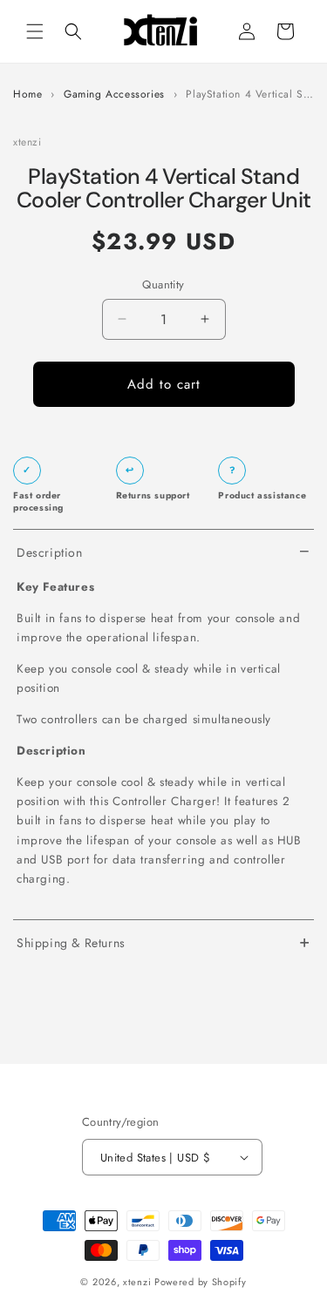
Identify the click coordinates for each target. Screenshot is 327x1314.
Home (27, 94)
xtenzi (137, 1282)
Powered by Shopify (200, 1282)
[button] (35, 31)
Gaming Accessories (114, 94)
